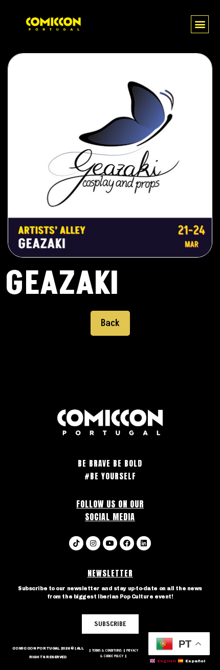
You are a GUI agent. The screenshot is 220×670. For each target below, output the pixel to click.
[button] (200, 24)
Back (110, 323)
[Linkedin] (144, 543)
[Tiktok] (76, 543)
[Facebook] (127, 543)
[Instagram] (93, 543)
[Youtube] (110, 543)
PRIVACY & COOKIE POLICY (119, 653)
